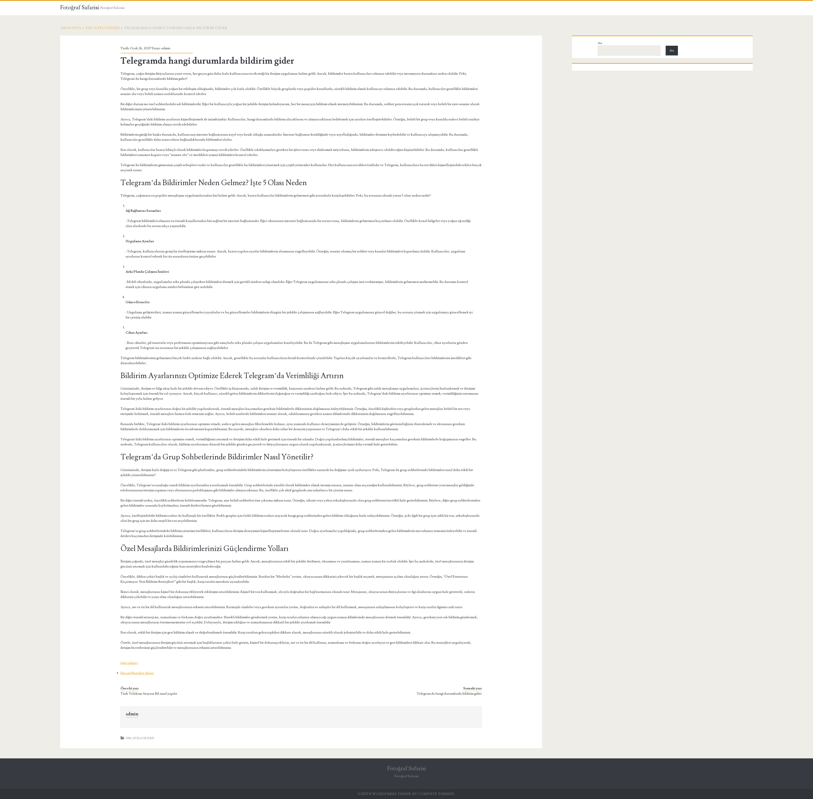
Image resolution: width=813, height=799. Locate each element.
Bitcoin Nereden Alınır (137, 673)
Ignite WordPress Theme (384, 794)
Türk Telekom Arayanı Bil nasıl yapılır (148, 694)
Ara (600, 43)
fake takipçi (129, 663)
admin (165, 48)
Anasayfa (70, 28)
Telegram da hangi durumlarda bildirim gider (449, 694)
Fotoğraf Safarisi (79, 7)
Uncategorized (103, 28)
